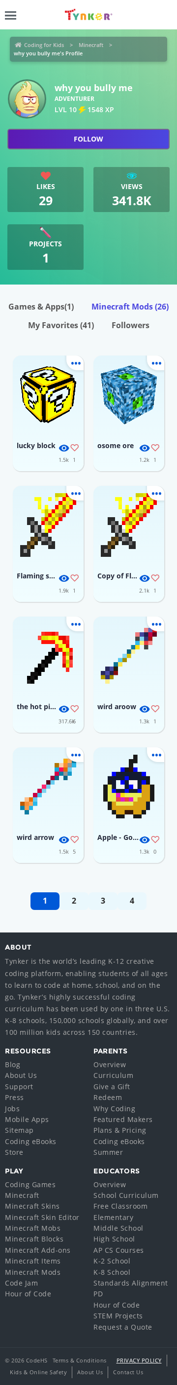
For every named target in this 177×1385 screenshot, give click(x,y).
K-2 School (111, 1261)
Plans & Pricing (120, 1130)
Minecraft (91, 44)
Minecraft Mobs (32, 1228)
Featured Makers (123, 1119)
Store (14, 1152)
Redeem (107, 1097)
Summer (108, 1152)
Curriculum (113, 1075)
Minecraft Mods (130, 306)
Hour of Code (28, 1293)
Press (14, 1097)
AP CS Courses (118, 1250)
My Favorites (61, 325)
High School (114, 1238)
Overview (109, 1064)
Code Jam (21, 1283)
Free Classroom (120, 1206)
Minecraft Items (33, 1261)
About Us (21, 1075)
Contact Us (128, 1372)
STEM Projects (118, 1315)
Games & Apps (41, 306)
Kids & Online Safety (38, 1372)
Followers (130, 325)
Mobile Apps (27, 1119)
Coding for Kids (44, 44)
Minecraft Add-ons (38, 1250)
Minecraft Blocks (34, 1238)
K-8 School (111, 1272)
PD (98, 1293)
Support (19, 1086)
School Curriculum (126, 1195)
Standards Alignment (130, 1283)
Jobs (12, 1108)
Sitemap (19, 1130)
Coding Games (30, 1184)
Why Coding (114, 1108)
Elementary (113, 1217)
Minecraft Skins (32, 1206)
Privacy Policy (139, 1360)
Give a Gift (111, 1086)
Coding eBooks (31, 1141)
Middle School (118, 1228)
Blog (12, 1064)
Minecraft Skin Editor (42, 1217)
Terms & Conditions (80, 1360)
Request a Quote (122, 1327)
